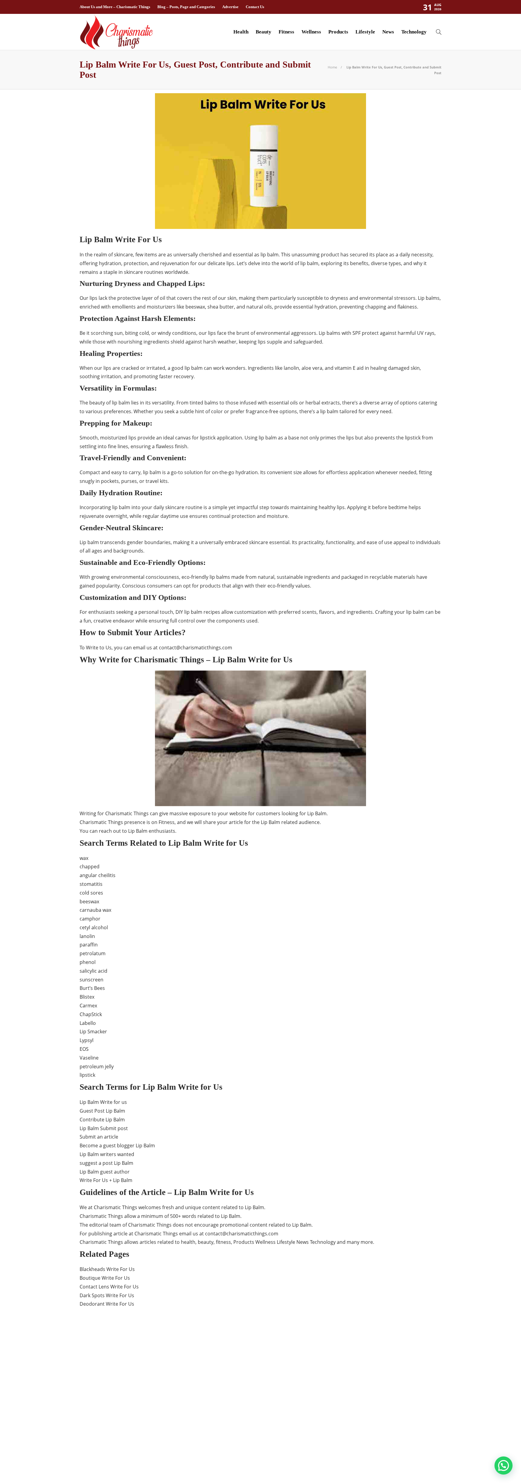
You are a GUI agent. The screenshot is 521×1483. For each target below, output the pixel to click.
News (388, 32)
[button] (503, 1465)
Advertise (230, 7)
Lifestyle (365, 32)
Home (332, 67)
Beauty (263, 32)
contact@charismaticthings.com (195, 647)
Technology (414, 32)
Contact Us (255, 7)
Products (338, 32)
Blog (137, 1361)
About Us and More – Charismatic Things (115, 7)
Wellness (311, 32)
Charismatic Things (137, 1372)
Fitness (286, 32)
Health (240, 32)
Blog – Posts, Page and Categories (186, 7)
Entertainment (137, 1382)
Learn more (348, 1426)
